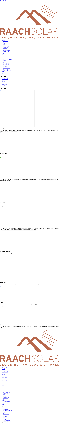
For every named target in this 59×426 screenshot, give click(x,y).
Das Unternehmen (5, 41)
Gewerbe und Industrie (6, 50)
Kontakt (3, 53)
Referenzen (3, 49)
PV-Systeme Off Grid (6, 46)
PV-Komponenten (5, 47)
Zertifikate (4, 43)
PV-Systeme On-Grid (5, 78)
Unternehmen (3, 40)
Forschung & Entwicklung (7, 70)
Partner (4, 44)
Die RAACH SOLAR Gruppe (7, 59)
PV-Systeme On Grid (6, 63)
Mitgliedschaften (5, 42)
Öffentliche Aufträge (6, 51)
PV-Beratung (5, 48)
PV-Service (5, 66)
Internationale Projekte (6, 69)
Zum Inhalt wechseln (3, 0)
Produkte (3, 62)
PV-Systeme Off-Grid (5, 79)
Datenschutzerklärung (5, 383)
